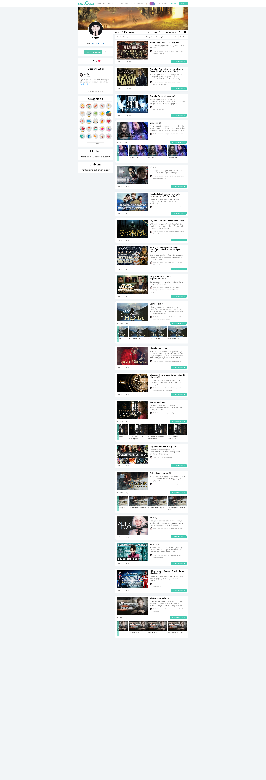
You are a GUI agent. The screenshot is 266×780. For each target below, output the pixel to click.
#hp (172, 317)
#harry (175, 388)
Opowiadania (140, 3)
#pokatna (156, 53)
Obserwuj (93, 52)
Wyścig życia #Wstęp (159, 598)
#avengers (167, 133)
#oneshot (180, 176)
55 (130, 89)
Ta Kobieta (154, 544)
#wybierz (170, 457)
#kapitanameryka (169, 176)
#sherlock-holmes (158, 557)
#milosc (166, 361)
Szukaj (164, 3)
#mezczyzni (175, 584)
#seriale (166, 207)
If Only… (154, 167)
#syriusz (168, 319)
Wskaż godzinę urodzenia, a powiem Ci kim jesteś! (167, 376)
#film (177, 133)
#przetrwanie (180, 231)
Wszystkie (149, 37)
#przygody (179, 484)
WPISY (131, 32)
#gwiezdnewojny (172, 262)
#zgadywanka (153, 292)
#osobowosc (156, 390)
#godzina (170, 388)
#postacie (179, 262)
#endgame (173, 133)
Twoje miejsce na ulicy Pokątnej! (164, 42)
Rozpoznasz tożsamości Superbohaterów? (160, 277)
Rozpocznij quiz (178, 61)
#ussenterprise (178, 207)
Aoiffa (86, 74)
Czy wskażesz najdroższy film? (163, 446)
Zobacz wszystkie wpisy (95, 91)
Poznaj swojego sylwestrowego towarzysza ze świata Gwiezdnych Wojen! (165, 249)
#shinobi (180, 528)
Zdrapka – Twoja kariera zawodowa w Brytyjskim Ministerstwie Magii (167, 70)
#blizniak (167, 584)
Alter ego (154, 517)
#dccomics (173, 287)
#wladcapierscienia (158, 234)
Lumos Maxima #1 (158, 402)
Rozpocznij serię (178, 142)
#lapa (181, 317)
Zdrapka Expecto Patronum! (162, 96)
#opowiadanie (157, 136)
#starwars (156, 265)
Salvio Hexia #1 (157, 304)
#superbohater (173, 289)
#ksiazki (177, 51)
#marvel (181, 133)
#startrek (171, 207)
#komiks (178, 287)
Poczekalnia (173, 37)
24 (129, 269)
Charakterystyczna (158, 348)
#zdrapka (161, 53)
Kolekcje (184, 37)
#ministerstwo (157, 84)
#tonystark (164, 178)
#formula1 (167, 609)
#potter (162, 390)
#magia (181, 51)
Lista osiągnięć (95, 144)
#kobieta (166, 555)
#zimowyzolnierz (165, 136)
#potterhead (168, 390)
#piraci (174, 484)
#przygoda (179, 361)
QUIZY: (121, 32)
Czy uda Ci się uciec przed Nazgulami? (167, 220)
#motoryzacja (157, 586)
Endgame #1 (155, 123)
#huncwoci (177, 317)
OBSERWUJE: (153, 32)
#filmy (165, 51)
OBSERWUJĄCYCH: (174, 32)
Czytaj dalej (83, 84)
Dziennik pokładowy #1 (160, 473)
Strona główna (161, 37)
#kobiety (166, 528)
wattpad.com (98, 43)
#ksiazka (171, 555)
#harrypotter (171, 51)
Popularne (101, 3)
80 (130, 62)
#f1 (171, 584)
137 (130, 116)
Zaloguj (173, 3)
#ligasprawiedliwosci (159, 289)
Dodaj (183, 3)
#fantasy (166, 231)
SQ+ (152, 3)
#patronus (156, 109)
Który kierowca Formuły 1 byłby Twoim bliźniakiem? (167, 572)
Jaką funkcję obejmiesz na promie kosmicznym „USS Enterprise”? (165, 195)
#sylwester (162, 265)
